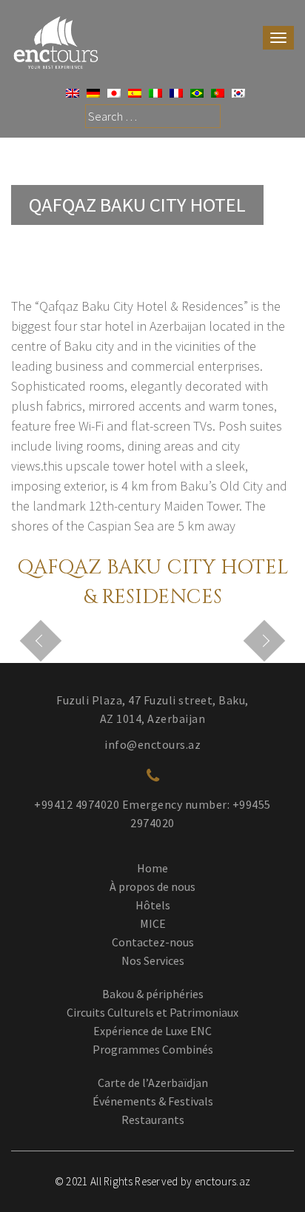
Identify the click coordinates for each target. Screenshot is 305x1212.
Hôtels (152, 905)
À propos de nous (152, 886)
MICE (153, 923)
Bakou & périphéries (153, 993)
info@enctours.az (152, 744)
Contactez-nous (153, 942)
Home (152, 868)
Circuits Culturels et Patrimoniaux (152, 1012)
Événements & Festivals (153, 1101)
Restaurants (152, 1119)
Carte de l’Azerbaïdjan (153, 1082)
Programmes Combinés (153, 1049)
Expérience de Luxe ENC (152, 1030)
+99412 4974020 (76, 804)
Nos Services (152, 960)
